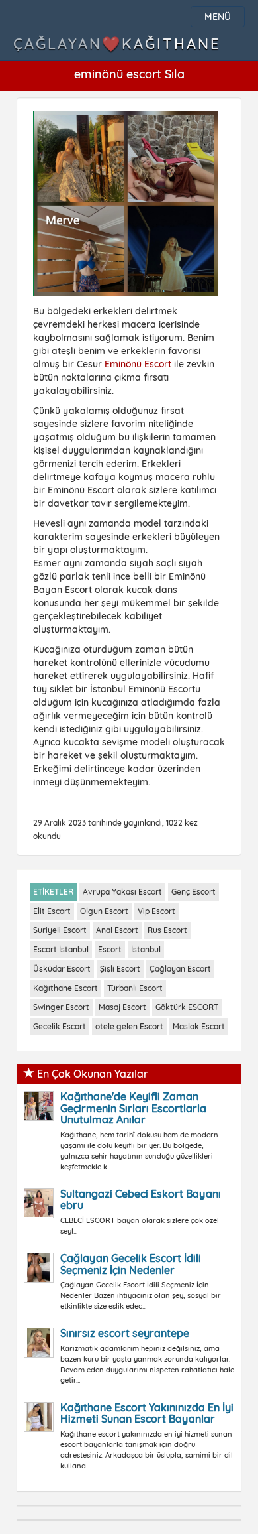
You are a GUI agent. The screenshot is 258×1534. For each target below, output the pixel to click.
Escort (110, 949)
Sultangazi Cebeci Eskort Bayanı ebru (140, 1199)
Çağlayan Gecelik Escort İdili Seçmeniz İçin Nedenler (130, 1264)
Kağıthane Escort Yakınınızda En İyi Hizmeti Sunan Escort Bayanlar (147, 1413)
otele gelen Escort (129, 1026)
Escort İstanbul (61, 949)
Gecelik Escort (59, 1026)
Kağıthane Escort (65, 988)
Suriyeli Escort (60, 930)
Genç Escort (193, 892)
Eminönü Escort (138, 364)
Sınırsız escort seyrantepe (124, 1333)
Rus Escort (167, 930)
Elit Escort (52, 911)
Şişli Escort (120, 969)
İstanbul (146, 949)
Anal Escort (117, 930)
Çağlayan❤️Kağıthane (117, 43)
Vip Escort (156, 911)
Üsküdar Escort (62, 969)
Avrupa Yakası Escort (122, 892)
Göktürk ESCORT (186, 1007)
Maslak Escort (199, 1026)
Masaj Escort (122, 1007)
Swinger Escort (61, 1007)
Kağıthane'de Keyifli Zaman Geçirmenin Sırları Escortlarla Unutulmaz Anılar (133, 1108)
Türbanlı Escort (135, 988)
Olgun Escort (104, 911)
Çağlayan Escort (180, 969)
